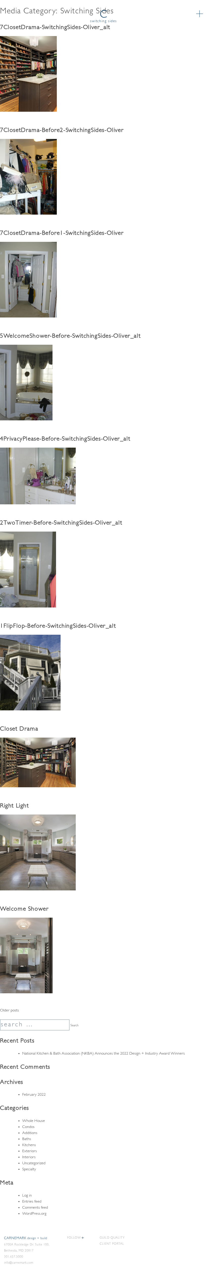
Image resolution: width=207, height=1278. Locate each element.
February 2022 (34, 1095)
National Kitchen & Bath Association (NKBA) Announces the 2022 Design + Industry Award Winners (103, 1054)
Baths (26, 1139)
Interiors (29, 1157)
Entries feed (31, 1202)
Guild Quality (112, 1237)
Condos (28, 1127)
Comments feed (35, 1208)
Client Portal (112, 1243)
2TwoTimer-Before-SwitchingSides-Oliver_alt (61, 523)
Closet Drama (19, 729)
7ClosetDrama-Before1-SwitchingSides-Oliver (62, 233)
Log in (27, 1196)
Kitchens (29, 1145)
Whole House (33, 1121)
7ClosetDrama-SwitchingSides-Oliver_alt (55, 27)
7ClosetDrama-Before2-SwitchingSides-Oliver (62, 130)
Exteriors (29, 1151)
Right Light (14, 806)
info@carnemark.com (18, 1262)
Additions (29, 1133)
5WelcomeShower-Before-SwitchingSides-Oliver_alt (70, 336)
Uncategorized (33, 1163)
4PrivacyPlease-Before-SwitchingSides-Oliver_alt (65, 439)
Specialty (29, 1169)
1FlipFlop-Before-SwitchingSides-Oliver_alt (58, 626)
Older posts (9, 1010)
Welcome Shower (24, 909)
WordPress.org (34, 1214)
